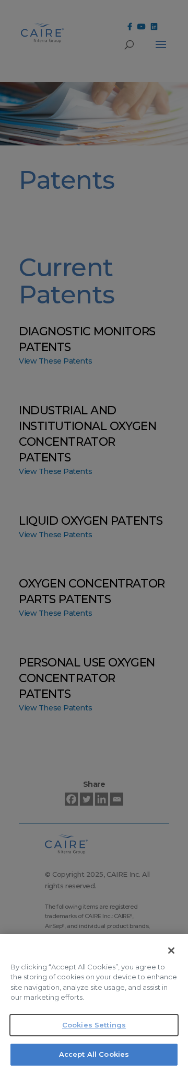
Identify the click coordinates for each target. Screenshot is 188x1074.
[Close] (171, 950)
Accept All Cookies (94, 1054)
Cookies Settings (94, 1025)
